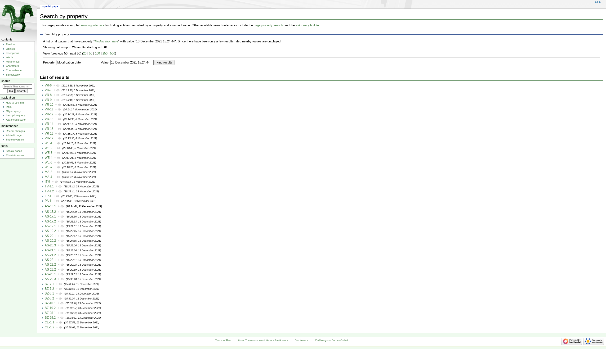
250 (104, 53)
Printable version (15, 155)
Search (5, 81)
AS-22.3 (50, 279)
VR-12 (49, 114)
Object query (13, 111)
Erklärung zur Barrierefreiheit (331, 340)
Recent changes (15, 131)
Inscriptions (12, 53)
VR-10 (49, 104)
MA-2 (48, 172)
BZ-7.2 (49, 288)
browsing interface (92, 25)
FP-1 (48, 196)
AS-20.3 (50, 245)
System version (15, 139)
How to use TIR (15, 102)
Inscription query (15, 115)
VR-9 (48, 100)
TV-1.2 (49, 191)
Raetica (10, 44)
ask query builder (307, 25)
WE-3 (48, 152)
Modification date (106, 41)
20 (84, 53)
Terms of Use (223, 340)
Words (9, 57)
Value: (105, 62)
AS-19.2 (50, 231)
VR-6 (48, 85)
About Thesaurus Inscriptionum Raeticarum (263, 340)
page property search (268, 25)
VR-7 (48, 90)
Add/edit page (14, 135)
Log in (598, 1)
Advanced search (16, 119)
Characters (12, 65)
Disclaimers (301, 340)
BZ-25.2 (50, 317)
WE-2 (48, 148)
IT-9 (47, 181)
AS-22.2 (50, 264)
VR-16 (49, 133)
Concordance (14, 70)
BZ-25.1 (50, 313)
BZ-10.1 (50, 303)
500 (112, 53)
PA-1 (48, 201)
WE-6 (48, 162)
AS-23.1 (50, 274)
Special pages (14, 151)
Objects (10, 48)
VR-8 (48, 95)
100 (97, 53)
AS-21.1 (50, 250)
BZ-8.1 (49, 293)
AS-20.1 (50, 236)
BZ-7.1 (49, 284)
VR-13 (49, 119)
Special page (50, 6)
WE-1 (48, 143)
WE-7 (48, 167)
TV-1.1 (49, 186)
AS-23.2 (50, 269)
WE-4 (48, 157)
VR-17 (49, 138)
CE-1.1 (49, 322)
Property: (49, 62)
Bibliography (13, 74)
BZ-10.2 (50, 308)
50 (90, 53)
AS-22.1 (50, 260)
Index (9, 106)
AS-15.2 (50, 211)
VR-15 (49, 129)
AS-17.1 (50, 216)
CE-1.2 (49, 327)
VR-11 (49, 109)
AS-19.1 (50, 226)
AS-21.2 (50, 255)
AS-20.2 (50, 240)
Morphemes (13, 61)
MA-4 (48, 177)
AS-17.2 (50, 221)
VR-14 (49, 124)
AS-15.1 (50, 206)
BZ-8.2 (49, 298)
